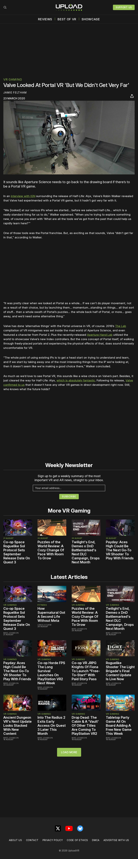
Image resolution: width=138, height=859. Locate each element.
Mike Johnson (11, 633)
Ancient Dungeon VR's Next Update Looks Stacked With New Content (17, 725)
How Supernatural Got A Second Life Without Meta (51, 615)
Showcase (91, 19)
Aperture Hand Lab (99, 334)
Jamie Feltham (15, 92)
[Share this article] (132, 96)
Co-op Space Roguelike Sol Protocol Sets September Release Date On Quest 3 (16, 552)
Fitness (42, 604)
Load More (69, 752)
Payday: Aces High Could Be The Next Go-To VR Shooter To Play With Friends (120, 550)
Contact (32, 840)
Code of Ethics (77, 840)
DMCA (95, 840)
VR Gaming (12, 79)
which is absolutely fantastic (76, 380)
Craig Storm (44, 625)
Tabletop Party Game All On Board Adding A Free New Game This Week (119, 725)
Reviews (45, 19)
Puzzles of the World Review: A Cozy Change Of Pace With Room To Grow (51, 550)
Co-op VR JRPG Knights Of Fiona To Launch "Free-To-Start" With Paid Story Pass (86, 671)
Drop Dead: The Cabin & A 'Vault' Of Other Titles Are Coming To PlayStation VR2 (85, 725)
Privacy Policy (53, 840)
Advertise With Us (116, 840)
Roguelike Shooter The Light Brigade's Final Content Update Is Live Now (120, 671)
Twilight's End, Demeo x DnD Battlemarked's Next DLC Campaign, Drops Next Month (86, 552)
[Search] (5, 7)
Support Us (124, 7)
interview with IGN (23, 196)
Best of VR (67, 19)
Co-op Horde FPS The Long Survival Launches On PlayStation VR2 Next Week (51, 673)
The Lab (120, 326)
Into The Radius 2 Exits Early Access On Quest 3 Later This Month (52, 725)
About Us (15, 840)
